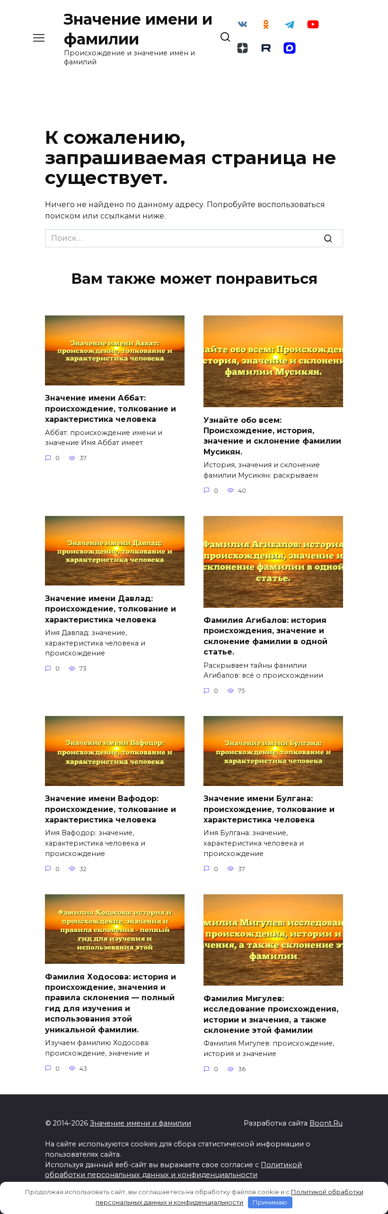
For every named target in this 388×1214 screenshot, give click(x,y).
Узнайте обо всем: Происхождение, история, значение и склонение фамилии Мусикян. (272, 435)
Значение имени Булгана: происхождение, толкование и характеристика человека (269, 809)
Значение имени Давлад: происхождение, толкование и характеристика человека (110, 609)
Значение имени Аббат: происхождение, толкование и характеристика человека (110, 408)
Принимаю (270, 1202)
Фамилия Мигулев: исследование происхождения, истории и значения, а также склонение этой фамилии (270, 1014)
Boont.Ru (326, 1123)
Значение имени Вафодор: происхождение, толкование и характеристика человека (110, 809)
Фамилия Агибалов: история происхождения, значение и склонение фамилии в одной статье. (265, 636)
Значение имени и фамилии (140, 1123)
